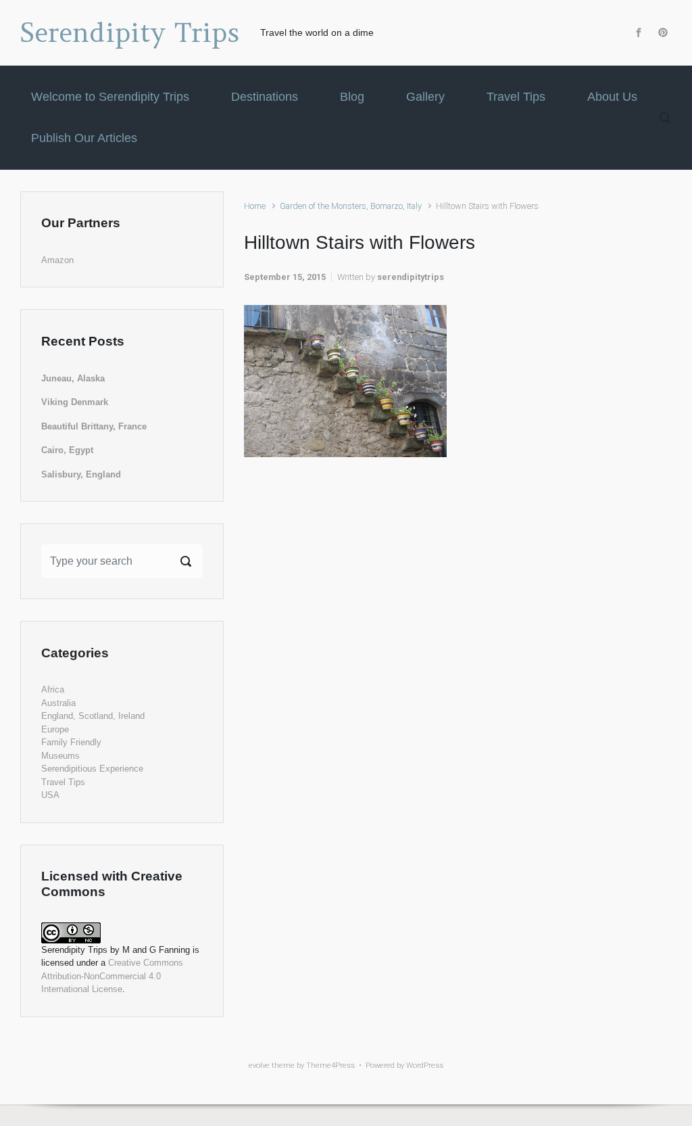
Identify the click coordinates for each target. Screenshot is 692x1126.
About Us (612, 96)
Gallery (425, 96)
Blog (352, 96)
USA (50, 795)
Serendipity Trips (130, 32)
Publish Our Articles (84, 138)
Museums (60, 756)
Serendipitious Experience (92, 769)
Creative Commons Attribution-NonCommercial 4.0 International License (112, 976)
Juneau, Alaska (73, 378)
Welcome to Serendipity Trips (110, 96)
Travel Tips (516, 96)
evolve (259, 1065)
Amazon (57, 260)
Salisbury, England (81, 474)
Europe (55, 729)
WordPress (424, 1065)
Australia (58, 703)
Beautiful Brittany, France (94, 426)
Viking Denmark (74, 402)
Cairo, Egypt (67, 450)
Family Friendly (71, 742)
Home (255, 206)
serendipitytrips (410, 277)
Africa (52, 689)
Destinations (264, 96)
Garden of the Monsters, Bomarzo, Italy (351, 206)
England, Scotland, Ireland (93, 716)
